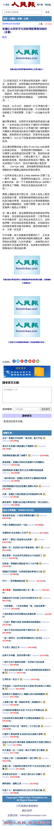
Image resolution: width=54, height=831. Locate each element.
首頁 (5, 18)
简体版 (48, 5)
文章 (26, 18)
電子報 (40, 5)
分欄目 (12, 18)
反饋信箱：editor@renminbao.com (27, 815)
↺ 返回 (6, 5)
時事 (20, 18)
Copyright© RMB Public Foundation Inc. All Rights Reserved (27, 798)
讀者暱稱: (7, 409)
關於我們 (27, 810)
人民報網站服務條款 (27, 805)
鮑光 (4, 37)
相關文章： (8, 433)
